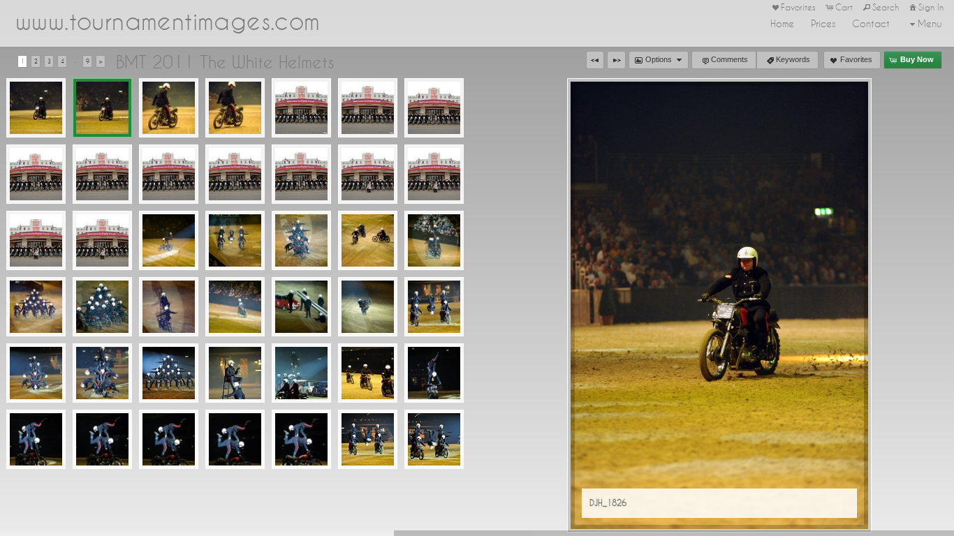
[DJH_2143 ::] (102, 174)
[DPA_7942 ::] (102, 307)
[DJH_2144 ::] (168, 174)
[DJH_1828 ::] (235, 108)
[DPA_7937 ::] (235, 240)
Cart (844, 7)
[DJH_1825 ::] (36, 108)
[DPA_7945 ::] (301, 307)
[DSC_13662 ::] (434, 373)
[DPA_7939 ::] (368, 240)
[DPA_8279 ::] (36, 373)
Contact (871, 23)
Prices (823, 23)
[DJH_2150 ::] (36, 240)
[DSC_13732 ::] (434, 439)
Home (782, 23)
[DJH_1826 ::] (102, 108)
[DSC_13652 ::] (368, 373)
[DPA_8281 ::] (168, 373)
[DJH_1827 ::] (168, 108)
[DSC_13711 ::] (301, 439)
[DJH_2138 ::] (368, 108)
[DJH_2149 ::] (434, 174)
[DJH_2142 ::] (36, 174)
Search (885, 7)
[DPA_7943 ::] (168, 307)
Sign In (931, 7)
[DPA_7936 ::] (168, 240)
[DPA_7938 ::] (301, 240)
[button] (595, 60)
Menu (930, 23)
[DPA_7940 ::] (434, 240)
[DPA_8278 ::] (434, 307)
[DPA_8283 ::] (301, 373)
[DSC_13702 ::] (235, 439)
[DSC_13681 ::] (102, 439)
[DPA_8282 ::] (235, 373)
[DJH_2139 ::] (434, 108)
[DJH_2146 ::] (301, 174)
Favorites (798, 7)
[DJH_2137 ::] (301, 108)
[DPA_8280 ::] (102, 373)
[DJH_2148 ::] (368, 174)
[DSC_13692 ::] (168, 439)
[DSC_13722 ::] (368, 439)
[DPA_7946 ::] (368, 307)
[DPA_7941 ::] (36, 307)
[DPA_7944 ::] (235, 307)
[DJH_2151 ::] (102, 240)
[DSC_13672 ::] (36, 439)
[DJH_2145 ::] (235, 174)
